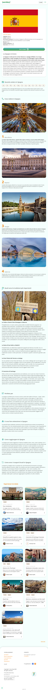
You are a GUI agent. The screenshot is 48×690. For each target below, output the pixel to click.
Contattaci (26, 656)
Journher (6, 659)
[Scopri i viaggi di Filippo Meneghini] (27, 512)
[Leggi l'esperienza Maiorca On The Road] (12, 555)
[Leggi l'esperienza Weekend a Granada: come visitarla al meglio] (35, 555)
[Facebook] (33, 664)
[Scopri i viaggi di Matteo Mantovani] (4, 512)
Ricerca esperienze (8, 656)
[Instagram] (35, 664)
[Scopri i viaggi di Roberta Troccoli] (4, 543)
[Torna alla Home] (6, 2)
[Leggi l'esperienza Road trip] (12, 586)
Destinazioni (7, 661)
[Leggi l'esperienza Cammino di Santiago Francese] (35, 524)
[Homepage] (34, 674)
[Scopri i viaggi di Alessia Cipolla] (4, 574)
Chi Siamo (6, 654)
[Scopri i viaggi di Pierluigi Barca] (4, 605)
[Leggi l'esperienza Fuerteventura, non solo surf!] (12, 617)
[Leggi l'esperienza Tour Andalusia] (12, 493)
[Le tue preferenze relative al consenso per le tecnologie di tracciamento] (2, 688)
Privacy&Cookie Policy (9, 672)
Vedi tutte (43, 641)
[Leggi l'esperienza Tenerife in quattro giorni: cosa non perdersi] (12, 524)
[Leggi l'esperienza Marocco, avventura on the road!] (35, 586)
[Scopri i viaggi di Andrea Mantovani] (27, 605)
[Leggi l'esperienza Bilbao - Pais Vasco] (35, 493)
